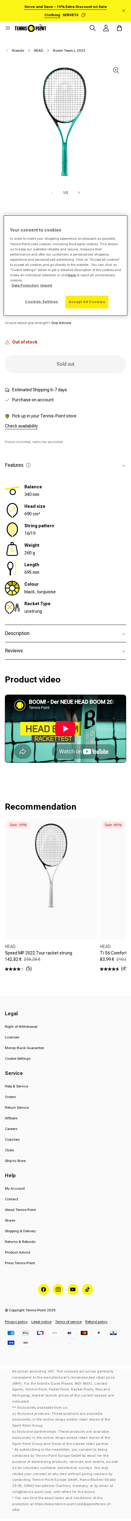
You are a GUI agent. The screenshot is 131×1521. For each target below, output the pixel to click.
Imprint (46, 285)
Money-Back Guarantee (24, 1048)
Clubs (9, 1150)
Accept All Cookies (87, 302)
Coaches (12, 1139)
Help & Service (16, 1086)
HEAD (38, 50)
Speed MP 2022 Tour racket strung (38, 953)
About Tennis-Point (20, 1210)
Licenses (12, 1037)
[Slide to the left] (52, 192)
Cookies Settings (41, 301)
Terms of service (68, 1322)
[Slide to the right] (79, 192)
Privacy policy (16, 1322)
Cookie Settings (17, 1058)
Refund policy (96, 1322)
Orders (10, 1097)
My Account (15, 1188)
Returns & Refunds (20, 1242)
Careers (11, 1129)
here (72, 275)
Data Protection (25, 285)
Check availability (21, 426)
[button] (8, 28)
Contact (11, 1199)
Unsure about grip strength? (38, 323)
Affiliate (11, 1118)
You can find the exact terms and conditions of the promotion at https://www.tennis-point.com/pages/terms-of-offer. (62, 1504)
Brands (18, 50)
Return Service (17, 1107)
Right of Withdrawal (21, 1026)
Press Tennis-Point (20, 1263)
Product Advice (17, 1252)
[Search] (92, 28)
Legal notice (41, 1322)
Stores (10, 1220)
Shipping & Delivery (20, 1231)
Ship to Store (15, 1161)
